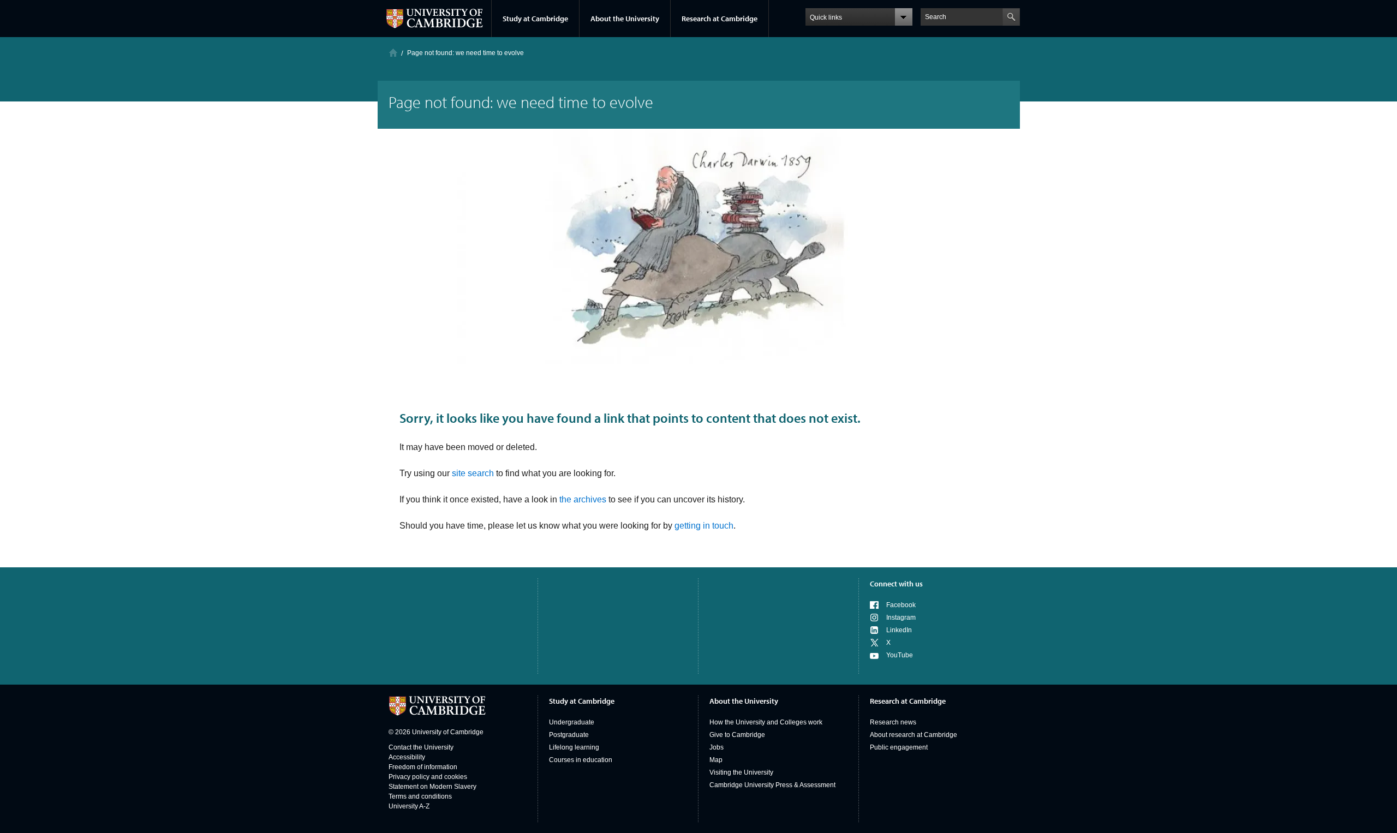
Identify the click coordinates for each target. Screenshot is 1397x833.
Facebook (901, 605)
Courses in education (580, 760)
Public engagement (899, 747)
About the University (624, 18)
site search (473, 473)
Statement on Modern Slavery (432, 786)
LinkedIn (899, 630)
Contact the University (421, 747)
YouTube (899, 655)
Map (716, 760)
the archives (582, 499)
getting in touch (703, 525)
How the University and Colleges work (765, 722)
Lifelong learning (574, 747)
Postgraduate (569, 735)
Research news (893, 722)
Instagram (901, 617)
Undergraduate (571, 722)
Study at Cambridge (535, 18)
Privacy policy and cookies (428, 777)
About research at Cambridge (913, 735)
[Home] (393, 52)
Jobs (716, 747)
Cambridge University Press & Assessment (772, 785)
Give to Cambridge (737, 735)
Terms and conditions (420, 796)
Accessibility (407, 757)
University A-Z (409, 806)
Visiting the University (741, 772)
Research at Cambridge (719, 18)
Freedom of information (423, 767)
